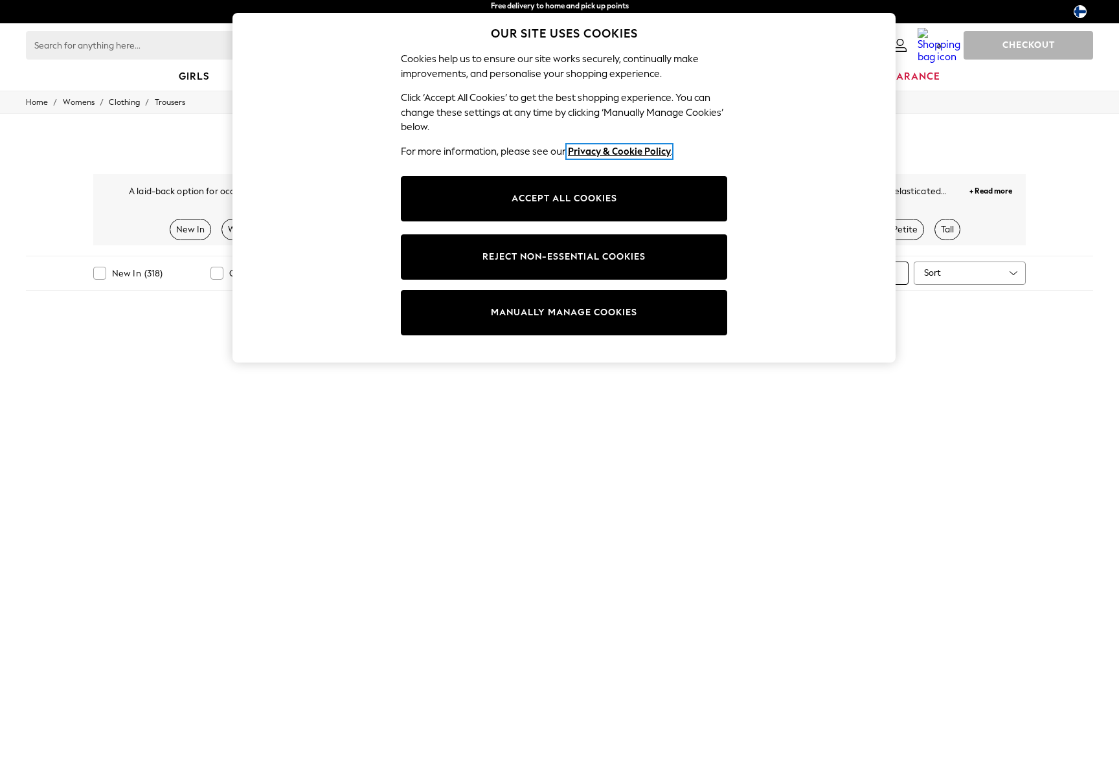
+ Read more (990, 189)
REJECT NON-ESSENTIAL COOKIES (564, 256)
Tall (947, 229)
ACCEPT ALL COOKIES (564, 198)
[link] (900, 45)
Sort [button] (932, 272)
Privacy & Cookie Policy (619, 151)
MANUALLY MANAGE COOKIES (564, 312)
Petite (905, 229)
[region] (564, 188)
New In (190, 229)
